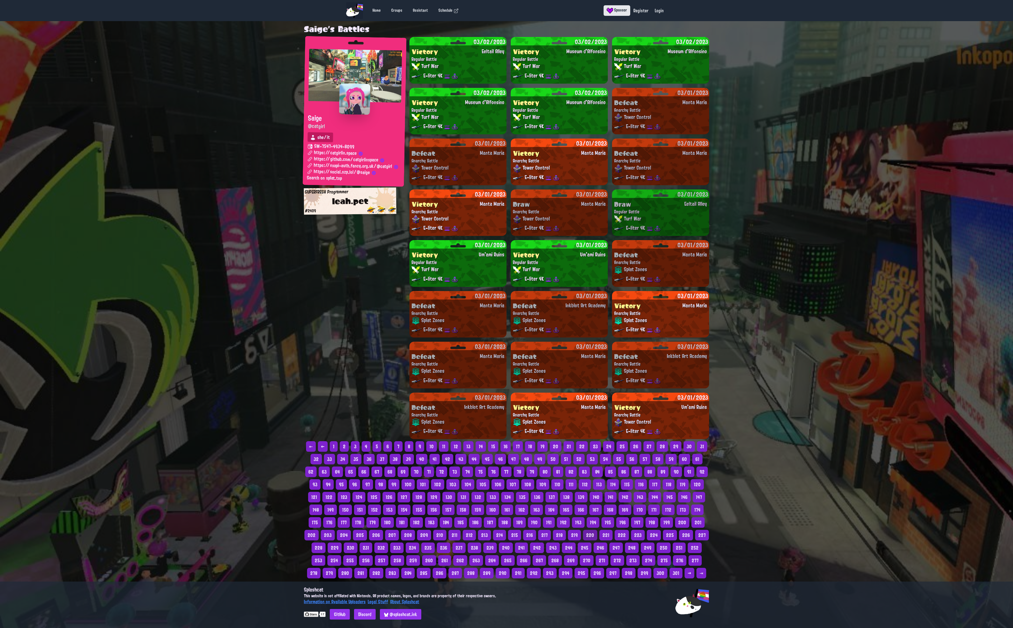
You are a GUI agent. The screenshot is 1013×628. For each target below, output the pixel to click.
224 (654, 535)
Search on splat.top (324, 178)
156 (434, 510)
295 (581, 573)
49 (539, 459)
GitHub (340, 614)
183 (431, 522)
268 (555, 560)
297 (613, 573)
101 (423, 484)
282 (376, 573)
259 (413, 560)
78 (519, 472)
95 (341, 484)
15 (493, 446)
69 (403, 472)
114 (613, 484)
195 (608, 522)
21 (569, 446)
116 (641, 484)
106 (498, 484)
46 (500, 459)
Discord (364, 614)
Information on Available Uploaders (335, 601)
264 (492, 560)
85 (610, 472)
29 (675, 446)
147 (699, 497)
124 (359, 497)
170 (640, 510)
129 (434, 497)
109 (542, 484)
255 (350, 560)
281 (360, 573)
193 (578, 522)
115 (627, 484)
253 (318, 560)
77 (506, 472)
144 (655, 497)
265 (508, 560)
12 (456, 446)
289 (486, 573)
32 (316, 459)
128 (418, 497)
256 (366, 560)
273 (633, 560)
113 (599, 484)
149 (330, 510)
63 (324, 472)
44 (474, 459)
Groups (396, 10)
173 (683, 510)
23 (595, 446)
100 (408, 484)
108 (527, 484)
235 (428, 548)
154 (404, 510)
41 (435, 459)
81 (558, 472)
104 (468, 484)
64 (337, 472)
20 (555, 446)
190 (534, 522)
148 (316, 510)
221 (606, 535)
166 (581, 510)
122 (329, 497)
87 (636, 472)
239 (490, 548)
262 (460, 560)
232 (381, 548)
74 (467, 472)
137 (552, 497)
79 (532, 472)
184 (446, 522)
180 (387, 522)
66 (363, 472)
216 (529, 535)
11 (443, 446)
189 (519, 522)
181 (402, 522)
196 (622, 522)
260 (429, 560)
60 (684, 459)
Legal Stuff (378, 601)
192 (563, 522)
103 (453, 484)
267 (539, 560)
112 (585, 484)
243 (553, 548)
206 (376, 535)
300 (660, 573)
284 (408, 573)
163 (536, 510)
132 (478, 497)
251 (679, 548)
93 (315, 484)
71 (429, 472)
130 (449, 497)
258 (397, 560)
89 (663, 472)
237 (459, 548)
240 (506, 548)
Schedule (445, 10)
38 (395, 459)
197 (637, 522)
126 (389, 497)
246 (600, 548)
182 (416, 522)
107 (513, 484)
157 (448, 510)
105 (483, 484)
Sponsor (620, 10)
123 (344, 497)
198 (652, 522)
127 (404, 497)
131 (463, 497)
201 (698, 522)
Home (376, 10)
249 (647, 548)
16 (506, 446)
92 (702, 472)
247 (616, 548)
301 (676, 573)
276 (679, 560)
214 (499, 535)
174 (697, 510)
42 (447, 459)
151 (360, 510)
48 (526, 459)
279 (329, 573)
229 (334, 548)
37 (382, 459)
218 (559, 535)
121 (314, 497)
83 (584, 472)
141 (610, 497)
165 (566, 510)
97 (367, 484)
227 (702, 535)
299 (644, 573)
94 (328, 484)
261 (444, 560)
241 (521, 548)
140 (596, 497)
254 (334, 560)
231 (366, 548)
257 (381, 560)
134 (507, 497)
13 (468, 446)
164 (551, 510)
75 (480, 472)
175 (315, 522)
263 (476, 560)
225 (670, 535)
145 (669, 497)
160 (492, 510)
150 (345, 510)
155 (419, 510)
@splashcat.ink (402, 614)
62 (310, 472)
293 (549, 573)
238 (474, 548)
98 (380, 484)
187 (490, 522)
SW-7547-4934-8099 (333, 147)
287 (455, 573)
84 (597, 472)
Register (640, 10)
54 (605, 459)
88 (649, 472)
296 (597, 573)
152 (374, 510)
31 (702, 446)
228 (318, 548)
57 (645, 459)
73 (454, 472)
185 (460, 522)
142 (625, 497)
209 (424, 535)
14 (481, 446)
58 (658, 459)
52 (578, 459)
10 (431, 446)
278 (313, 573)
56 (631, 459)
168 (610, 510)
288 (471, 573)
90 (676, 472)
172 (668, 510)
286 (439, 573)
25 (622, 446)
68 (390, 472)
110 (557, 484)
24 (608, 446)
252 (695, 548)
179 (373, 522)
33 (329, 459)
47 (513, 459)
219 (574, 535)
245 (584, 548)
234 (412, 548)
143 (640, 497)
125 (374, 497)
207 (392, 535)
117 (654, 484)
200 (682, 522)
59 (671, 459)
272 (617, 560)
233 (396, 548)
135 (522, 497)
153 (389, 510)
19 (542, 446)
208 (408, 535)
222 (622, 535)
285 (423, 573)
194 (593, 522)
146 (684, 497)
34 (342, 459)
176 (329, 522)
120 (697, 484)
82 (571, 472)
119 (682, 484)
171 (654, 510)
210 (439, 535)
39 (408, 459)
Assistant (420, 10)
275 (664, 560)
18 (530, 446)
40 (421, 459)
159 (478, 510)
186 (475, 522)
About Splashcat (404, 601)
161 (507, 510)
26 (635, 446)
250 (663, 548)
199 (666, 522)
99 (393, 484)
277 (695, 560)
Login (659, 10)
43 (460, 459)
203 (328, 535)
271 (602, 560)
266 (523, 560)
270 (586, 560)
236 (443, 548)
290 (502, 573)
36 (369, 459)
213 (484, 535)
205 (360, 535)
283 (392, 573)
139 (581, 497)
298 (628, 573)
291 (518, 573)
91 (689, 472)
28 (662, 446)
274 (648, 560)
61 (697, 459)
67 (377, 472)
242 (537, 548)
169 (625, 510)
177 (344, 522)
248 (631, 548)
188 (504, 522)
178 (358, 522)
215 (514, 535)
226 (686, 535)
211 (454, 535)
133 (493, 497)
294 (565, 573)
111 (571, 484)
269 (571, 560)
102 (437, 484)
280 (345, 573)
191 (549, 522)
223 (638, 535)
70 (416, 472)
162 (521, 510)
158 (463, 510)
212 (469, 535)
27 (649, 446)
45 (487, 459)
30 (689, 446)
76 (493, 472)
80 (545, 472)
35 (355, 459)
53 (592, 459)
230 (350, 548)
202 (312, 535)
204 (344, 535)
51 (566, 459)
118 (668, 484)
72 (441, 472)
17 (518, 446)
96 (354, 484)
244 (568, 548)
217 (544, 535)
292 (534, 573)
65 (350, 472)
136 (537, 497)
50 (553, 459)
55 (618, 459)
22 (582, 446)
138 (566, 497)
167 (595, 510)
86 (623, 472)
